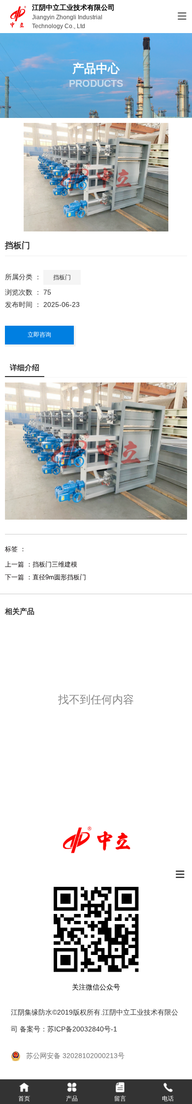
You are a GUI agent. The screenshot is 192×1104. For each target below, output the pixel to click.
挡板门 (62, 277)
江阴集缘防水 (31, 1012)
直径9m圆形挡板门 (59, 577)
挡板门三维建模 (54, 564)
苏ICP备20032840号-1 (82, 1029)
